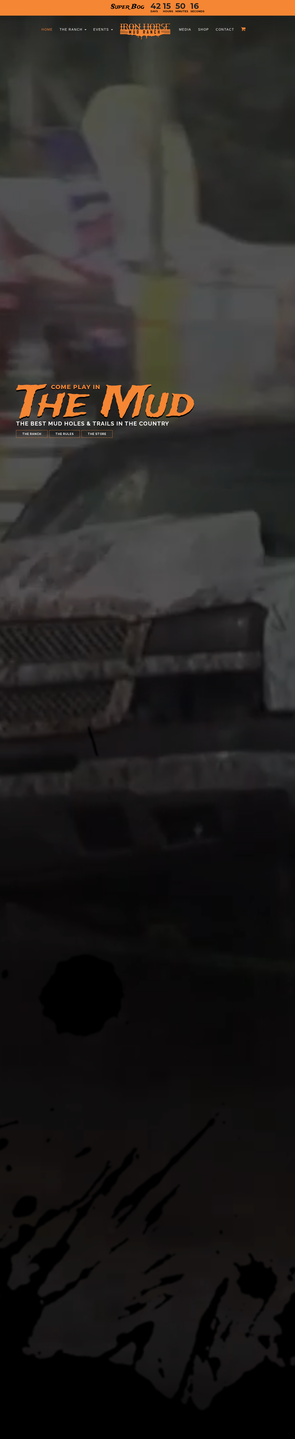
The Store (97, 434)
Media (185, 29)
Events (101, 29)
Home (47, 29)
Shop (203, 29)
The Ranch (71, 29)
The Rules (64, 434)
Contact (225, 29)
